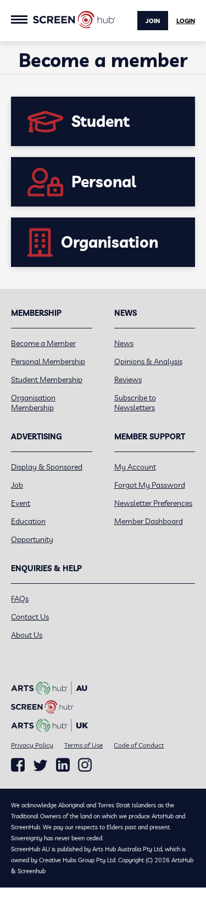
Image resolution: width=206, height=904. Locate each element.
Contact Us (30, 617)
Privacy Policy (32, 745)
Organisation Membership (33, 402)
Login (185, 21)
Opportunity (32, 539)
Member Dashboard (148, 521)
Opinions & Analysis (148, 361)
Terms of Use (83, 745)
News (123, 343)
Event (20, 503)
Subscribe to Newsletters (135, 402)
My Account (135, 467)
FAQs (20, 599)
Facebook (18, 765)
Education (28, 521)
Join (153, 21)
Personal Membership (48, 361)
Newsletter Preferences (153, 503)
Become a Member (43, 343)
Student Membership (46, 379)
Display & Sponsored (46, 467)
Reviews (128, 379)
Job (17, 485)
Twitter (40, 765)
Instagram (85, 765)
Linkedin (63, 765)
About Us (26, 635)
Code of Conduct (139, 745)
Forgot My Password (149, 485)
